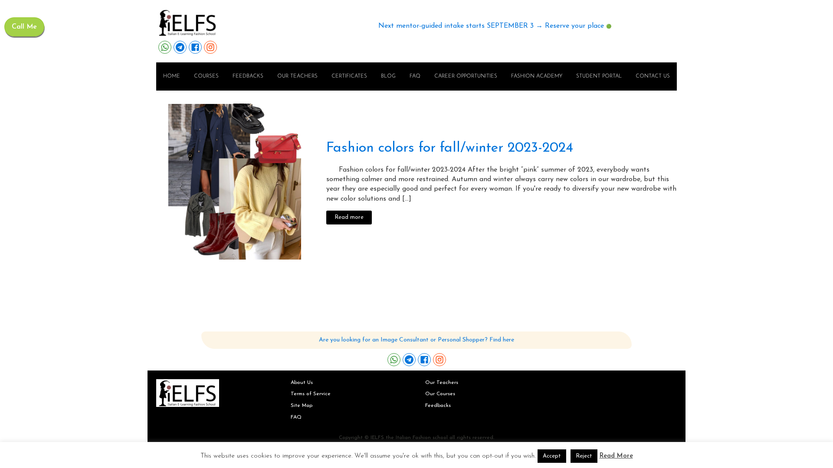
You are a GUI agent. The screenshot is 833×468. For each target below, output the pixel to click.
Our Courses (440, 393)
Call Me (24, 26)
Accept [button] (552, 456)
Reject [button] (584, 456)
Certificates (349, 76)
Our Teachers (441, 382)
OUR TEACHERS (297, 76)
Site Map (301, 405)
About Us (302, 382)
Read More (616, 456)
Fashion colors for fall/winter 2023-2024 (449, 148)
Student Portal (599, 76)
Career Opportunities (465, 76)
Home (171, 76)
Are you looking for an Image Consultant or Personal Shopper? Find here (416, 340)
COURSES (206, 76)
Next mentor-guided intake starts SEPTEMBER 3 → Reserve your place (491, 26)
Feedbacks (248, 76)
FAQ (415, 76)
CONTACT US (653, 76)
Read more (349, 217)
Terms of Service (311, 393)
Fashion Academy (536, 76)
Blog (388, 76)
